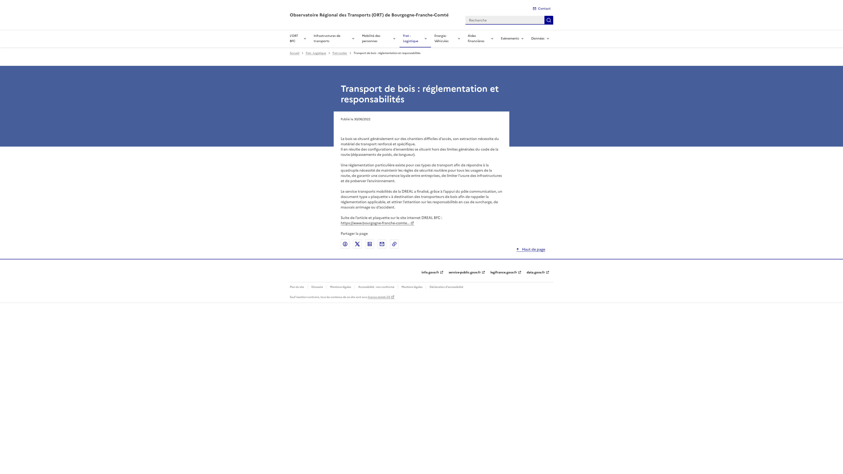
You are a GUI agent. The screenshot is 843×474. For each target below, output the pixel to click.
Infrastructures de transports (327, 38)
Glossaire (317, 287)
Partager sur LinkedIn (369, 244)
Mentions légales (340, 287)
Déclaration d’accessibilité (446, 287)
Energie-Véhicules (441, 38)
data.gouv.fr (536, 272)
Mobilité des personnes (371, 38)
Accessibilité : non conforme (376, 287)
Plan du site (297, 287)
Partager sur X (357, 244)
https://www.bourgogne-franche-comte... (375, 223)
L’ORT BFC (294, 38)
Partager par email (382, 244)
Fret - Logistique (410, 38)
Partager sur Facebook (345, 244)
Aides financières (476, 38)
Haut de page (533, 249)
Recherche (548, 20)
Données (537, 38)
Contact (544, 8)
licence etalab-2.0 (379, 297)
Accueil (294, 53)
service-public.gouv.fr (465, 272)
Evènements (510, 38)
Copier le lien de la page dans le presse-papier (394, 244)
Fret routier (340, 53)
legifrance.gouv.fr (503, 272)
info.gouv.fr (430, 272)
